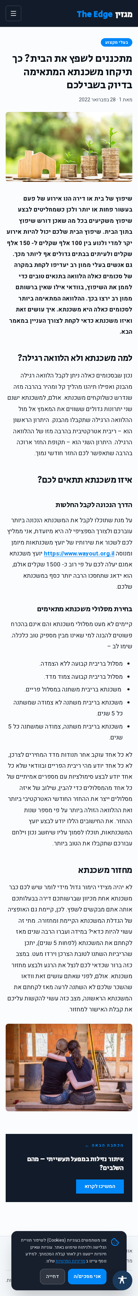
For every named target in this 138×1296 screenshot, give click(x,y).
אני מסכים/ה (87, 1276)
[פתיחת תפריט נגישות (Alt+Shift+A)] (122, 1280)
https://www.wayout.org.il (79, 553)
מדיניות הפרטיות (70, 1261)
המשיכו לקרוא (100, 1186)
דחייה (52, 1276)
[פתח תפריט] (13, 13)
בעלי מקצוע (116, 42)
